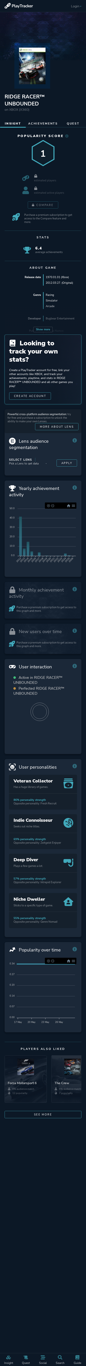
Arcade (50, 306)
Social (43, 1363)
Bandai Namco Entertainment (54, 332)
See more (43, 1114)
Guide (77, 1363)
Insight (8, 1363)
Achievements (43, 123)
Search (60, 1363)
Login (75, 6)
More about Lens (57, 427)
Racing (50, 295)
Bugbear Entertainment (60, 318)
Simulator (52, 300)
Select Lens (20, 460)
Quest (26, 1363)
